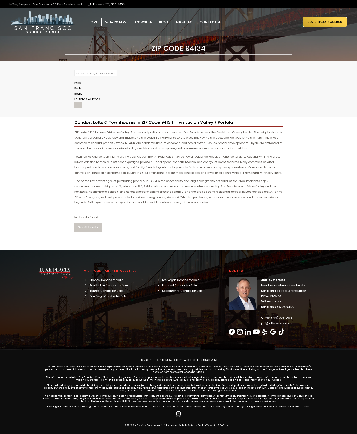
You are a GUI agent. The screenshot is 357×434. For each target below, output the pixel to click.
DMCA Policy (172, 360)
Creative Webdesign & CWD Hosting (215, 425)
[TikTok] (281, 331)
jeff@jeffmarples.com (276, 323)
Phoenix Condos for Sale (106, 280)
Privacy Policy (150, 360)
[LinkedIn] (248, 331)
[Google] (273, 331)
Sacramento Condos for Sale (182, 291)
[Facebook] (232, 331)
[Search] (78, 105)
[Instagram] (240, 331)
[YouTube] (256, 331)
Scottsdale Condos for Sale (109, 285)
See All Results (88, 227)
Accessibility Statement (200, 360)
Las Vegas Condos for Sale (180, 280)
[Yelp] (264, 331)
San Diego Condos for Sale (108, 296)
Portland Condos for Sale (179, 285)
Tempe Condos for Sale (106, 291)
